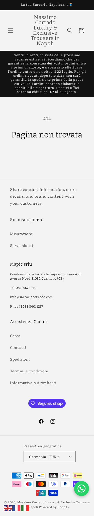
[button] (10, 30)
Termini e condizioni (29, 370)
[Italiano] (25, 507)
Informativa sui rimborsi (33, 382)
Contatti (18, 347)
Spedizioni (20, 359)
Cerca (15, 335)
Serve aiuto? (22, 245)
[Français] (16, 507)
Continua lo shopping (47, 154)
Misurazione (21, 233)
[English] (8, 507)
